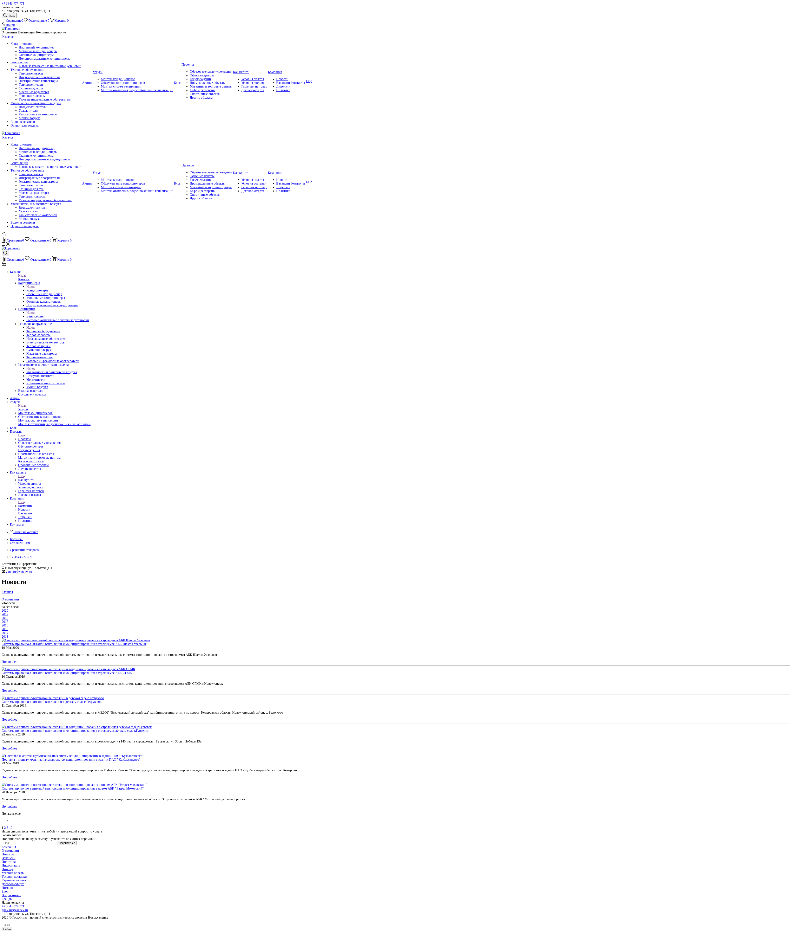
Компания (25, 506)
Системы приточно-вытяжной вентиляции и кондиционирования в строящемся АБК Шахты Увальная (74, 644)
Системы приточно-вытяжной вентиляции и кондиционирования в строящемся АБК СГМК (67, 673)
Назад (22, 275)
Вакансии (8, 858)
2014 (5, 633)
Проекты (24, 439)
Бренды (7, 899)
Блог (5, 891)
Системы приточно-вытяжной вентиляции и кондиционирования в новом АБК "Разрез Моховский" (73, 788)
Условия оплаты (13, 873)
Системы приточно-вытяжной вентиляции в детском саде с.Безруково (51, 701)
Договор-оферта (13, 884)
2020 (5, 610)
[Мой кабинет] (4, 235)
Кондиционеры (37, 290)
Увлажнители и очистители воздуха (51, 372)
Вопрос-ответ (11, 895)
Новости (8, 854)
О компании (10, 850)
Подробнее (9, 661)
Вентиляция (35, 316)
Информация (11, 865)
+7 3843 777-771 (13, 3)
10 (10, 827)
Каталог (23, 279)
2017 (5, 621)
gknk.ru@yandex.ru (19, 571)
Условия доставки (14, 876)
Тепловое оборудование (43, 331)
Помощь (7, 869)
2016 (5, 625)
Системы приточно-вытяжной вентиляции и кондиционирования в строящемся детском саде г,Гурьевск (75, 730)
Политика (9, 861)
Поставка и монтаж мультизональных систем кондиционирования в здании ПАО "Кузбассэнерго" (71, 759)
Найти (7, 929)
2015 (5, 629)
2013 (5, 636)
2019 (5, 614)
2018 (5, 618)
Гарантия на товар (14, 880)
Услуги (23, 409)
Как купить (26, 480)
